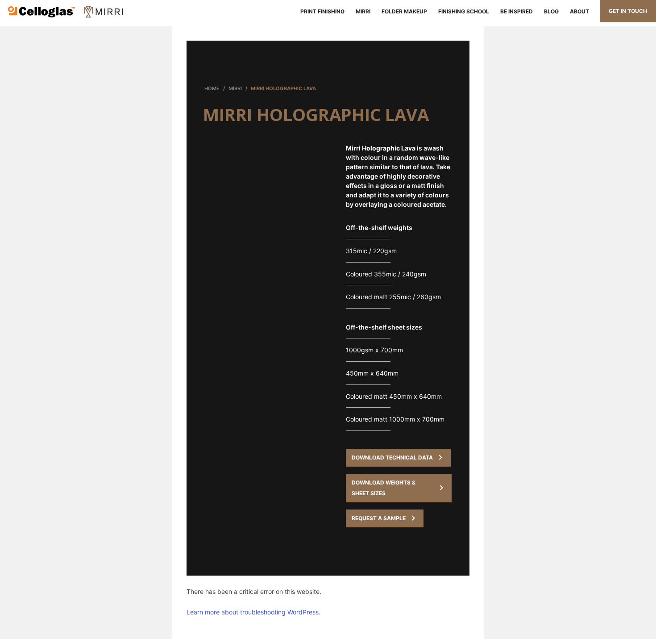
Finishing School (463, 11)
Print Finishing (321, 11)
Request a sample (379, 518)
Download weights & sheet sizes (383, 488)
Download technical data (392, 457)
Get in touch (628, 11)
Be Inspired (516, 11)
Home (212, 88)
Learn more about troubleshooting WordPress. (253, 612)
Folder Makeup (404, 11)
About (579, 11)
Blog (551, 11)
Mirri (363, 11)
